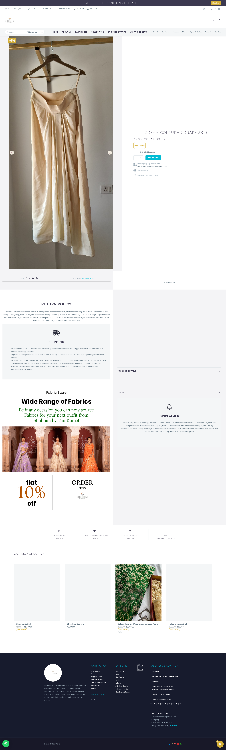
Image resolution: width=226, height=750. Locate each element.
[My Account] (214, 20)
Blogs (117, 674)
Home (55, 32)
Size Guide (170, 282)
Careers (94, 688)
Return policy (95, 674)
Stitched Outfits (117, 32)
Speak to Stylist (196, 32)
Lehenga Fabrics (121, 689)
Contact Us (95, 685)
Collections (97, 32)
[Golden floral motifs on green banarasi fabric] (88, 592)
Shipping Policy (96, 677)
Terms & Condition (98, 682)
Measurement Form (180, 32)
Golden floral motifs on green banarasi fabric (87, 624)
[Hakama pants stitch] (139, 592)
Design (118, 680)
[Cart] (218, 20)
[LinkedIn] (33, 278)
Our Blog (218, 32)
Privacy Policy (95, 671)
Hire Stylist (120, 677)
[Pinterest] (175, 744)
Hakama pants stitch (127, 624)
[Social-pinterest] (215, 9)
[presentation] (12, 598)
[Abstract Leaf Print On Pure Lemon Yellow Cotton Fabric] (189, 592)
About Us (66, 32)
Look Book (154, 32)
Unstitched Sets (138, 32)
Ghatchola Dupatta (24, 624)
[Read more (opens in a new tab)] (87, 9)
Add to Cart (153, 158)
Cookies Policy (97, 679)
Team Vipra (173, 725)
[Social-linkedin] (212, 9)
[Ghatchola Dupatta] (37, 592)
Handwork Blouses (122, 692)
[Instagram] (204, 9)
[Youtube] (219, 9)
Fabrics (118, 683)
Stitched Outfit (121, 686)
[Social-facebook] (208, 9)
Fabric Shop (81, 32)
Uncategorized (87, 278)
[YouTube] (178, 744)
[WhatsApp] (36, 278)
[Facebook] (26, 278)
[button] (28, 9)
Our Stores (166, 32)
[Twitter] (29, 278)
